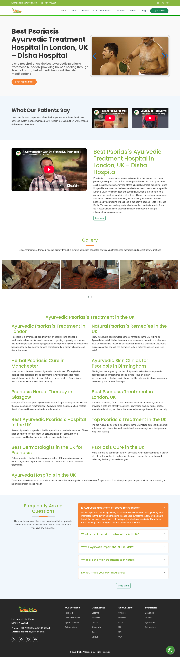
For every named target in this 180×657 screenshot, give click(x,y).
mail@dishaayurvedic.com (26, 3)
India (120, 622)
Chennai (148, 618)
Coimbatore (150, 627)
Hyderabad (150, 622)
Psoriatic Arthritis (72, 618)
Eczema (95, 613)
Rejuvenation (71, 627)
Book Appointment (24, 81)
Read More (99, 218)
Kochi (94, 632)
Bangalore (149, 613)
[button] (165, 56)
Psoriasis (69, 613)
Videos (133, 10)
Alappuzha (96, 627)
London (95, 622)
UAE (120, 632)
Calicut (95, 637)
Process (85, 10)
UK (119, 627)
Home (63, 10)
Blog (143, 10)
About (73, 10)
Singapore (123, 613)
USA (120, 637)
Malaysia (122, 618)
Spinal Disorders (72, 622)
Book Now (160, 11)
